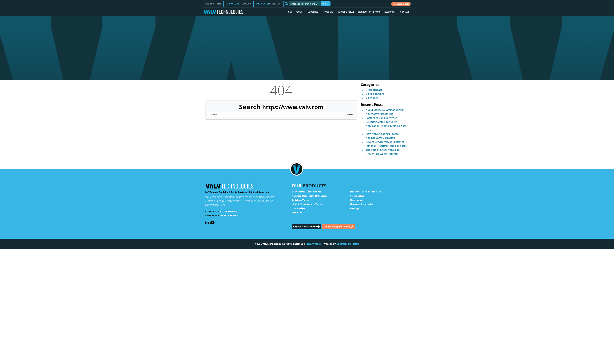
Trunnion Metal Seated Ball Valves (309, 195)
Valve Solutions (375, 94)
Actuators (297, 212)
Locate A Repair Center (337, 226)
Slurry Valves (356, 200)
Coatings (354, 208)
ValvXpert (372, 98)
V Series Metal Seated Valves (306, 191)
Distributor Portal (213, 3)
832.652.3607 (268, 3)
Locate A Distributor (305, 226)
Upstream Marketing (347, 243)
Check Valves (298, 208)
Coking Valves (357, 195)
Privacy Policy (313, 243)
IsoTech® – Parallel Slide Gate (365, 191)
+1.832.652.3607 (229, 215)
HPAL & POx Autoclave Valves (307, 204)
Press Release (374, 90)
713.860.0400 (238, 3)
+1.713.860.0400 (228, 211)
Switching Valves (300, 200)
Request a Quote (401, 3)
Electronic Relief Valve (361, 204)
